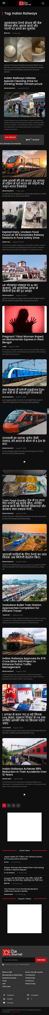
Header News (6, 779)
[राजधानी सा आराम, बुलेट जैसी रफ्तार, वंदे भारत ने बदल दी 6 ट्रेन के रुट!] (24, 420)
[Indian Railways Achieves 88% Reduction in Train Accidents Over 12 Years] (24, 751)
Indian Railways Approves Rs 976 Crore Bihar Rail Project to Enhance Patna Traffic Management (24, 663)
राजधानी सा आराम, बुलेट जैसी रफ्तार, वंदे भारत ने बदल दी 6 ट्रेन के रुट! (23, 441)
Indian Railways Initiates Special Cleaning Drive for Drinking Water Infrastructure (23, 81)
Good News (6, 728)
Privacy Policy (25, 964)
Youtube (10, 1003)
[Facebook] (4, 995)
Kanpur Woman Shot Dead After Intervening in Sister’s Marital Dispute (24, 868)
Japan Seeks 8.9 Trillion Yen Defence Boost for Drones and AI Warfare (23, 857)
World (6, 862)
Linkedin (10, 999)
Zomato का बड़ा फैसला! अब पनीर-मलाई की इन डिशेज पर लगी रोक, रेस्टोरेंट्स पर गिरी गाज (23, 879)
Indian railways (9, 88)
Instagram (34, 995)
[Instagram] (28, 995)
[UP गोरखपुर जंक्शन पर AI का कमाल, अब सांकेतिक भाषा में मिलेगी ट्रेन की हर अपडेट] (24, 268)
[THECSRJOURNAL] (25, 3)
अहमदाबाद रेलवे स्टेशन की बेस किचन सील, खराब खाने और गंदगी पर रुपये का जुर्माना (22, 26)
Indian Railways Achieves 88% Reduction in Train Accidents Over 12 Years (24, 771)
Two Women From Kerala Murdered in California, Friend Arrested (21, 890)
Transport (6, 615)
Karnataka (6, 242)
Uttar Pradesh (9, 873)
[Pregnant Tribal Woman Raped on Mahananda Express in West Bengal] (24, 319)
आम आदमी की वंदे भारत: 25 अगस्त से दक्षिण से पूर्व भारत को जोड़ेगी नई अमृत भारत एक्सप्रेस (23, 183)
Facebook (10, 995)
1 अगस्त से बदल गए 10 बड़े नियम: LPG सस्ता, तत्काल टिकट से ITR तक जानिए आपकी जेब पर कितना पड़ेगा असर (24, 719)
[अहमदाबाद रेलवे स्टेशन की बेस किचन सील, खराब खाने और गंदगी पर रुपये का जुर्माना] (24, 49)
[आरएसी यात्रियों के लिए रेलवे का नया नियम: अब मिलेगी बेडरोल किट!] (24, 537)
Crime (4, 346)
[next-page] (18, 805)
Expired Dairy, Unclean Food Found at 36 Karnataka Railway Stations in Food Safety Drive (23, 235)
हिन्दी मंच (7, 33)
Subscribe (41, 960)
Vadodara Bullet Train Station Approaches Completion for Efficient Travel (21, 608)
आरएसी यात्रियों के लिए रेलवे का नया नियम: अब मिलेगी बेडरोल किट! (24, 556)
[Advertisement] (24, 827)
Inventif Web (15, 1012)
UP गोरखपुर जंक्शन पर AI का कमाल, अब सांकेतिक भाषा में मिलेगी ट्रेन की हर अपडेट (20, 288)
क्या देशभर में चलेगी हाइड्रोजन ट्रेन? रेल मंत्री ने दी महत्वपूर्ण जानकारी (23, 391)
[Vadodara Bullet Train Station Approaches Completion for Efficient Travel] (24, 587)
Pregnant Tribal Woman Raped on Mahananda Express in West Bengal (23, 339)
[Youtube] (4, 1003)
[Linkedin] (4, 999)
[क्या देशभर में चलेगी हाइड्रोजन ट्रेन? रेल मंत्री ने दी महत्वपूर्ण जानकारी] (24, 372)
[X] (28, 999)
